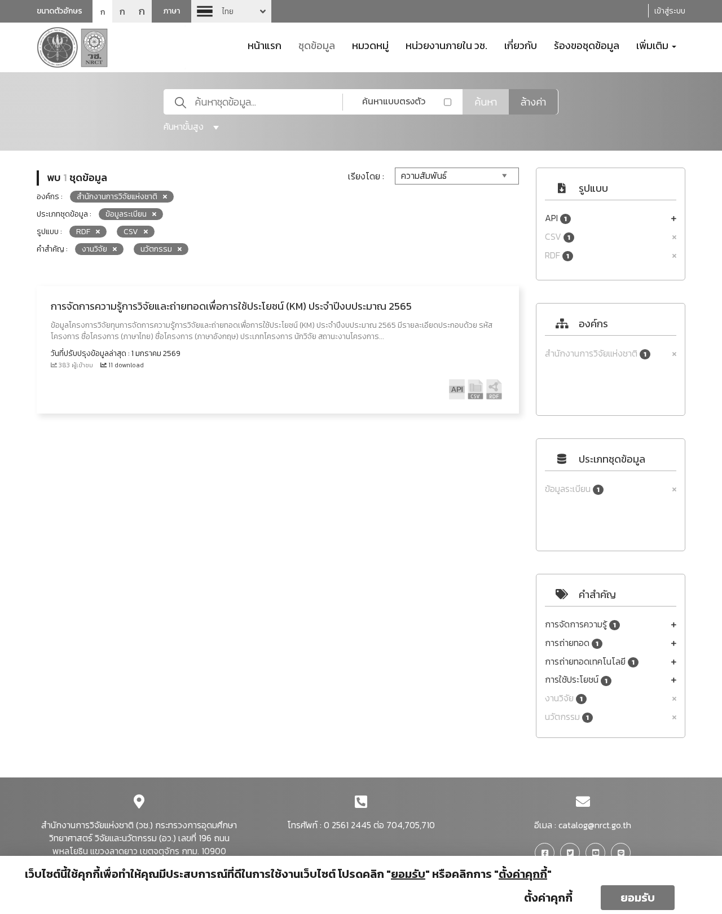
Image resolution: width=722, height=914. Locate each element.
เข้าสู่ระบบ (669, 11)
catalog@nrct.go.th (594, 825)
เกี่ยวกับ (520, 44)
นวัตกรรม (567, 716)
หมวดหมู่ (370, 44)
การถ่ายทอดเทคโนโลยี (590, 661)
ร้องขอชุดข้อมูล (586, 44)
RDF (557, 255)
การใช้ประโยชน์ (576, 679)
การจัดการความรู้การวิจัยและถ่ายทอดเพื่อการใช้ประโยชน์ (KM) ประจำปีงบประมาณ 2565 (231, 306)
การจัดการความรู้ (580, 624)
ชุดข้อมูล (316, 44)
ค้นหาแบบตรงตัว (393, 101)
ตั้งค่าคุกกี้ (548, 897)
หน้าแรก (264, 44)
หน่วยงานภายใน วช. (446, 44)
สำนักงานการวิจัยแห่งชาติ (595, 353)
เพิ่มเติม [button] (653, 44)
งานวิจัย (564, 698)
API (556, 218)
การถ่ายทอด (571, 642)
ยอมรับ (637, 897)
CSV (557, 236)
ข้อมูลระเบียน (572, 488)
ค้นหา (485, 101)
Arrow (231, 11)
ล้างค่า (533, 101)
